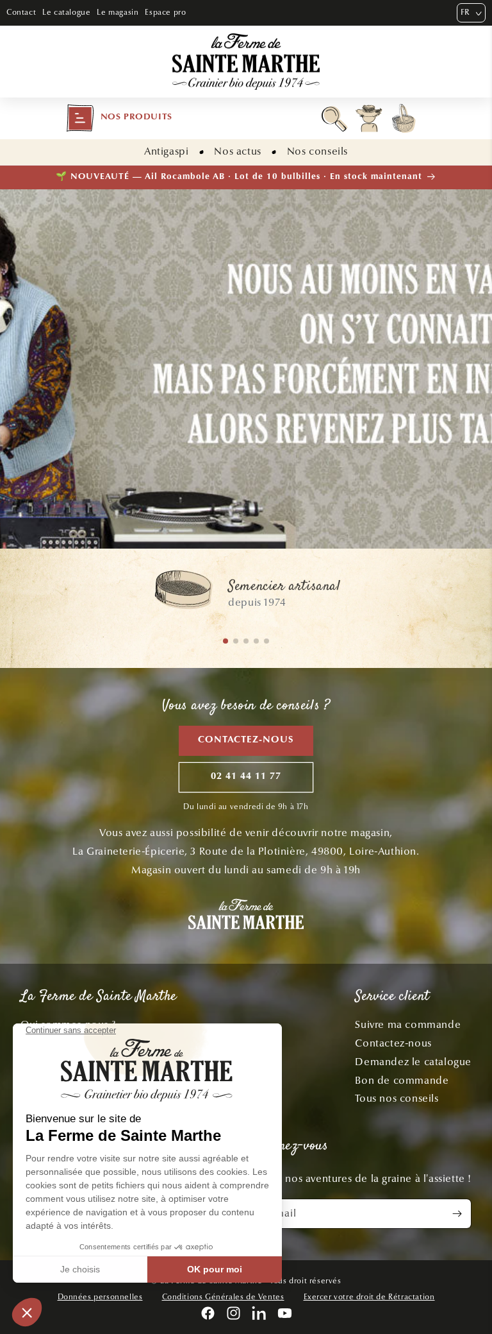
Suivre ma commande (408, 1024)
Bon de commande (401, 1080)
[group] (246, 596)
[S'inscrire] (457, 1214)
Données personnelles (100, 1296)
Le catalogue (66, 12)
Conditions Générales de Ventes (223, 1296)
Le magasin (117, 12)
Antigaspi (166, 151)
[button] (119, 118)
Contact (21, 12)
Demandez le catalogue (413, 1062)
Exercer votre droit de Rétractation (369, 1296)
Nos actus (237, 151)
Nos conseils (317, 151)
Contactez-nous (246, 740)
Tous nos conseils (396, 1098)
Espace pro (165, 12)
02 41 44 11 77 (246, 777)
